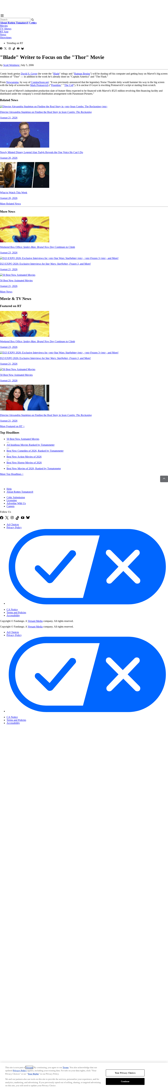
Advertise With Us (16, 503)
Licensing (12, 500)
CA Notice (12, 609)
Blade (56, 73)
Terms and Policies (16, 612)
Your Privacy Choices (20, 607)
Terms (66, 1067)
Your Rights (33, 1074)
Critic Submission (16, 497)
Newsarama (12, 82)
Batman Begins (82, 73)
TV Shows (5, 28)
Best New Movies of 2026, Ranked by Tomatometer (34, 468)
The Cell (68, 85)
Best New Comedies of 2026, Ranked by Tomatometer (35, 450)
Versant (29, 1067)
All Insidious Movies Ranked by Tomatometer (30, 444)
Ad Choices (13, 524)
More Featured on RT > (12, 426)
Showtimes (5, 37)
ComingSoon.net (40, 82)
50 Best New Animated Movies (23, 439)
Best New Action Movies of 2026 (24, 456)
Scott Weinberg (11, 65)
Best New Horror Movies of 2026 (24, 462)
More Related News (10, 203)
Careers (10, 506)
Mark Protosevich (39, 85)
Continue (125, 1081)
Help (9, 488)
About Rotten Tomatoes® (20, 491)
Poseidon (56, 85)
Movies (4, 25)
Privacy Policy (14, 527)
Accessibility (13, 615)
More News (6, 291)
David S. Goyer (29, 73)
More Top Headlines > (11, 474)
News (3, 34)
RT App (4, 31)
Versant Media (35, 621)
